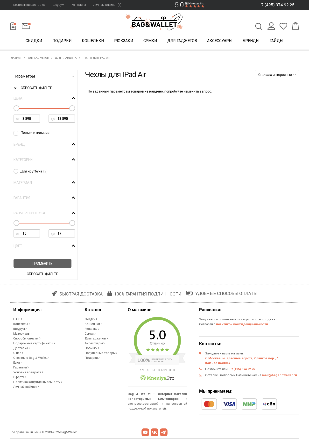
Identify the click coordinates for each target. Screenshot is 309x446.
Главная (15, 57)
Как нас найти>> (218, 363)
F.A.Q (17, 319)
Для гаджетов (182, 40)
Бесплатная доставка (29, 5)
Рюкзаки (123, 40)
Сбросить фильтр (36, 88)
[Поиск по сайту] (259, 27)
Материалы (22, 333)
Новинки (91, 348)
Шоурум (58, 5)
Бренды (251, 40)
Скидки (34, 40)
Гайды (276, 40)
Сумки (150, 40)
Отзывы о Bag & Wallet (30, 358)
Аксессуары (219, 40)
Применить (43, 264)
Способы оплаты (26, 338)
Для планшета (66, 57)
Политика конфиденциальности (37, 382)
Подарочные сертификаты (33, 343)
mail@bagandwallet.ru (279, 375)
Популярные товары (100, 353)
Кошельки (93, 40)
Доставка (21, 348)
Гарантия (20, 367)
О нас (17, 353)
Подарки (62, 40)
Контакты (78, 5)
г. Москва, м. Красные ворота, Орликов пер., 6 (241, 358)
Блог (17, 362)
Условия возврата (27, 372)
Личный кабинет (25, 386)
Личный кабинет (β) (107, 5)
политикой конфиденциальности (242, 324)
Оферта (19, 377)
